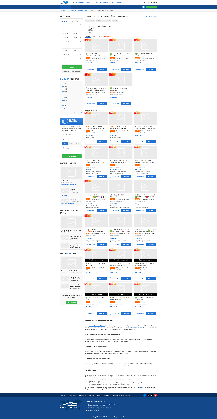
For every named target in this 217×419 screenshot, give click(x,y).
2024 (63, 86)
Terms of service (72, 395)
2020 (63, 97)
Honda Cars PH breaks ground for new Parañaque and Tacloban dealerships (75, 286)
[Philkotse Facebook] (144, 395)
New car (71, 143)
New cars (85, 7)
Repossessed (107, 36)
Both (65, 21)
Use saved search (76, 71)
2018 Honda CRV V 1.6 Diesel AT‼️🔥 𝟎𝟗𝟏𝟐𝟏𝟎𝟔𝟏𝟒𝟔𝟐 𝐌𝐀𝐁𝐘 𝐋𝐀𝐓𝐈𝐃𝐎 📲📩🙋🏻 (94, 230)
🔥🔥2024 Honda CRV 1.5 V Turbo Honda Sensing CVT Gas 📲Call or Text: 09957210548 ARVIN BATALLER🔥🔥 (96, 127)
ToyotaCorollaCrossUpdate (101, 2)
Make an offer (91, 69)
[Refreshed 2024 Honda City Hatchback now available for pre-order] (71, 263)
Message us (72, 156)
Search (72, 67)
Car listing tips (126, 395)
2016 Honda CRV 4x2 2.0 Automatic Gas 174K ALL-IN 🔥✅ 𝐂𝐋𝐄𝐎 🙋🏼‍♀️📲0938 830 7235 (96, 162)
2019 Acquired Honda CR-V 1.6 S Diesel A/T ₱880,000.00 (120, 264)
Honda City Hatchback (73, 190)
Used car (78, 143)
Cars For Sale (65, 7)
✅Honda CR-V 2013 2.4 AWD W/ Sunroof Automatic (145, 264)
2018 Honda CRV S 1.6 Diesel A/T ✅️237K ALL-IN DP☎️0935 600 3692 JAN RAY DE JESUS (145, 196)
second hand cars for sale (135, 327)
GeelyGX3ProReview (118, 2)
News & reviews (105, 7)
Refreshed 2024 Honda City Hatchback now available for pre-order (71, 272)
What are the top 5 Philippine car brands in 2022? (76, 245)
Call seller (101, 69)
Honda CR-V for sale (83, 10)
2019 (63, 100)
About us (62, 395)
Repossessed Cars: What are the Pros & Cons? (71, 231)
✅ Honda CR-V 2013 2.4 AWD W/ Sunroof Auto (145, 298)
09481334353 (90, 408)
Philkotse (142, 387)
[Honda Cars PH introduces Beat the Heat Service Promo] (65, 278)
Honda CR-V (65, 180)
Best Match (88, 36)
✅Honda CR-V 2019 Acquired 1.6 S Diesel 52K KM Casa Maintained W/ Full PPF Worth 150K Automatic (96, 55)
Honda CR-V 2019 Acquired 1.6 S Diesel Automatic (120, 298)
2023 (63, 89)
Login (147, 2)
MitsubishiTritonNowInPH (83, 2)
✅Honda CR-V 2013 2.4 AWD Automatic (119, 89)
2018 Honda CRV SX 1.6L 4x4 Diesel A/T (119, 196)
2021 (63, 94)
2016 (63, 108)
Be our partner (116, 395)
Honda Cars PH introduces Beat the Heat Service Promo (76, 279)
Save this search (66, 71)
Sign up (154, 2)
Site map (91, 395)
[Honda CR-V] (71, 173)
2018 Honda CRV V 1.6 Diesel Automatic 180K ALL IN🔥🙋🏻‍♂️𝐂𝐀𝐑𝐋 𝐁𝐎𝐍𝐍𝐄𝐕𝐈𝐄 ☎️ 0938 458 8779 (119, 162)
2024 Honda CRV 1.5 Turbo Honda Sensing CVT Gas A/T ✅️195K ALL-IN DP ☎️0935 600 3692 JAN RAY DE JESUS (145, 230)
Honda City (73, 199)
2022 (63, 92)
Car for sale (63, 10)
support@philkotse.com (93, 410)
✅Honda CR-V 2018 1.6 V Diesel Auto (95, 298)
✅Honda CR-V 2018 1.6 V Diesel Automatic (95, 264)
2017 (63, 106)
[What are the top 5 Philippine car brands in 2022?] (65, 245)
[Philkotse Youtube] (155, 395)
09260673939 (103, 408)
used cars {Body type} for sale (97, 326)
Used (78, 21)
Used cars (76, 7)
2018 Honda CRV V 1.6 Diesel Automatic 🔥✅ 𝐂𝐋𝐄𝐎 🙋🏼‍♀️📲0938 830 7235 (95, 196)
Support (99, 395)
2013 (109, 26)
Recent (100, 36)
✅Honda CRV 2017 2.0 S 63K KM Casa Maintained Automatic (120, 55)
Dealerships (94, 7)
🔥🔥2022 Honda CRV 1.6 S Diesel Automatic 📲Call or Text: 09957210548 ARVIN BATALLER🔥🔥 (120, 127)
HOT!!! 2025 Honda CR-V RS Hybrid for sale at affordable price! (145, 127)
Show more (77, 113)
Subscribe (72, 302)
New (72, 21)
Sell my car (151, 7)
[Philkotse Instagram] (152, 395)
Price (93, 36)
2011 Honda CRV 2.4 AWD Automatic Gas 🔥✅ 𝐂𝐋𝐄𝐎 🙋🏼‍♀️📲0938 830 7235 (145, 162)
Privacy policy (82, 395)
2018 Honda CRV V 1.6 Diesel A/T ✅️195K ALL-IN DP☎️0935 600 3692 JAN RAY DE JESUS (120, 230)
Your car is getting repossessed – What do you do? (75, 238)
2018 (63, 103)
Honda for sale (72, 10)
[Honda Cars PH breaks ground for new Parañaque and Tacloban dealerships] (65, 286)
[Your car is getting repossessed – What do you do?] (65, 237)
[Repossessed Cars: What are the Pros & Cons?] (71, 222)
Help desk (106, 395)
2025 (63, 83)
